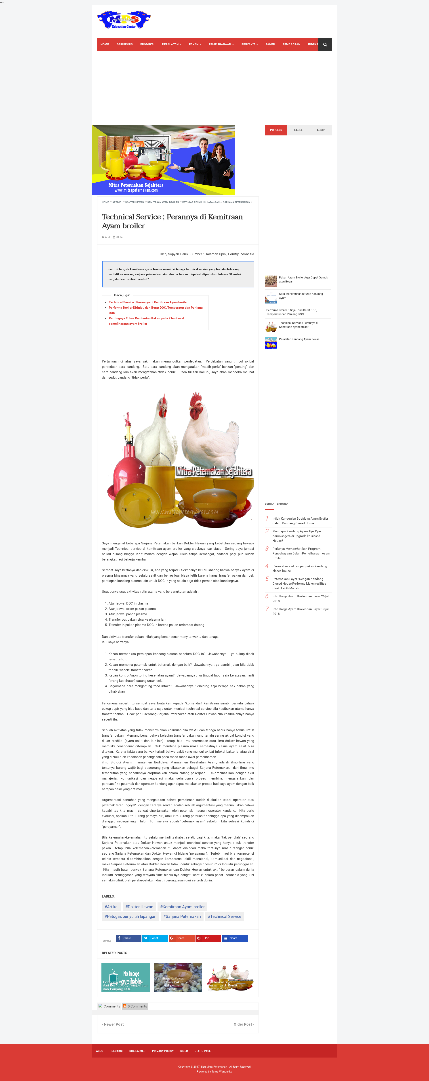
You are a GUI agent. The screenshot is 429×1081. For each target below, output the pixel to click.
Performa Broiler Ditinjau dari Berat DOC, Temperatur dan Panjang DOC (125, 985)
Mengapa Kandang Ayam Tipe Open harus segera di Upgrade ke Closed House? (297, 535)
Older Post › (244, 1024)
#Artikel (111, 906)
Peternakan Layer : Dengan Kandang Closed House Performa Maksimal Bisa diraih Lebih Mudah (299, 583)
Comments (111, 1006)
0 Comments (137, 1006)
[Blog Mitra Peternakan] (124, 20)
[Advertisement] (256, 21)
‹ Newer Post (113, 1024)
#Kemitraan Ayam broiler (182, 906)
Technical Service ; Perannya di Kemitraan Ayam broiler (172, 221)
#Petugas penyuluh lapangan (130, 916)
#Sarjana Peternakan (182, 916)
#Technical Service (224, 916)
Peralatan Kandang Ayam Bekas (299, 339)
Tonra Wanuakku (222, 1071)
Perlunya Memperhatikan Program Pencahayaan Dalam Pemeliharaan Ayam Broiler (301, 553)
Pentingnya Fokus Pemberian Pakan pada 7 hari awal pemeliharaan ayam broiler (175, 984)
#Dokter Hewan (139, 906)
